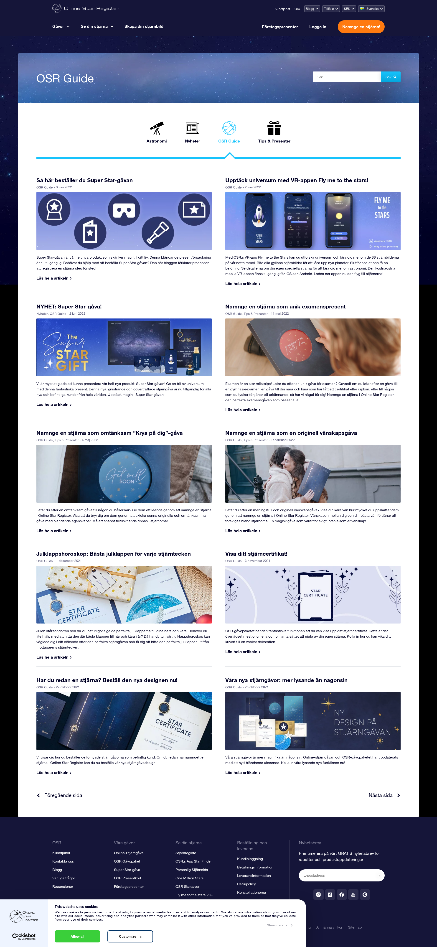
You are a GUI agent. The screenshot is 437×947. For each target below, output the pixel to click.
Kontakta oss (63, 861)
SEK (347, 8)
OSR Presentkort (127, 878)
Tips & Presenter (256, 314)
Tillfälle (329, 8)
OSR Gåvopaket (127, 861)
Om (297, 9)
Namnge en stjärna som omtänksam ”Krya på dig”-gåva (109, 433)
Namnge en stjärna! (361, 26)
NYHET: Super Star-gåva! (69, 306)
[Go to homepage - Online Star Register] (85, 8)
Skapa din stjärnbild (143, 26)
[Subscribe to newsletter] (379, 876)
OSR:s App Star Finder (193, 861)
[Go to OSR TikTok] (330, 894)
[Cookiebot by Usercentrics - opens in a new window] (24, 936)
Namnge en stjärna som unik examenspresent (285, 306)
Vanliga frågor (63, 878)
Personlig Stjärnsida (191, 870)
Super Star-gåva (127, 870)
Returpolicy (246, 884)
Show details (277, 925)
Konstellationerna (251, 892)
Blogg (310, 8)
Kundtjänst (282, 9)
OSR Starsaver (187, 886)
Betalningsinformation (255, 867)
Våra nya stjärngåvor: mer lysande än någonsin (286, 680)
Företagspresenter (280, 26)
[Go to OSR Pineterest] (365, 894)
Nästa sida (381, 795)
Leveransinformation (254, 875)
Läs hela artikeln (52, 277)
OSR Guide (44, 187)
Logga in (317, 26)
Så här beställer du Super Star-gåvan (84, 180)
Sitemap (355, 927)
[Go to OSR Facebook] (342, 894)
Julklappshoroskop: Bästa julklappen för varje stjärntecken (113, 553)
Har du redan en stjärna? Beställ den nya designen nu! (107, 680)
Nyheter (42, 314)
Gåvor (58, 26)
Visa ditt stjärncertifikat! (256, 553)
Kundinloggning (250, 859)
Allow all (77, 936)
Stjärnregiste (185, 853)
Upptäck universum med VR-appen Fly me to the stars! (296, 180)
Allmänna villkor (329, 927)
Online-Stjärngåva (129, 853)
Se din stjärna (94, 26)
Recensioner (62, 886)
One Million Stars (189, 878)
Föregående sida (63, 795)
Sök (388, 77)
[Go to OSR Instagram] (318, 894)
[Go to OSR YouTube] (353, 894)
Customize (127, 936)
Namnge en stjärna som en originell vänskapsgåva (291, 433)
